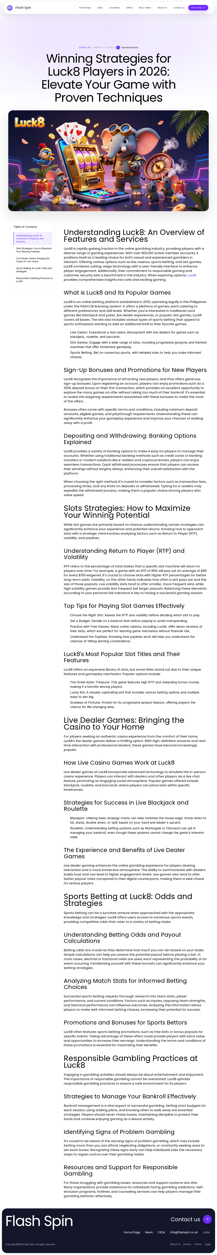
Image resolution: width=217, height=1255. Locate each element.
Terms (198, 1244)
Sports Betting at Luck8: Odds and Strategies (34, 270)
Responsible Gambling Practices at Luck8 (34, 280)
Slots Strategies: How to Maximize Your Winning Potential (34, 250)
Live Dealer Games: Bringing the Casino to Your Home (33, 260)
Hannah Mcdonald (129, 47)
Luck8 (191, 275)
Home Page (132, 1232)
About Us (175, 1244)
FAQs (161, 1232)
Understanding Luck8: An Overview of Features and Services (30, 238)
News (149, 1232)
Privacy (187, 1244)
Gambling (85, 47)
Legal (207, 1244)
